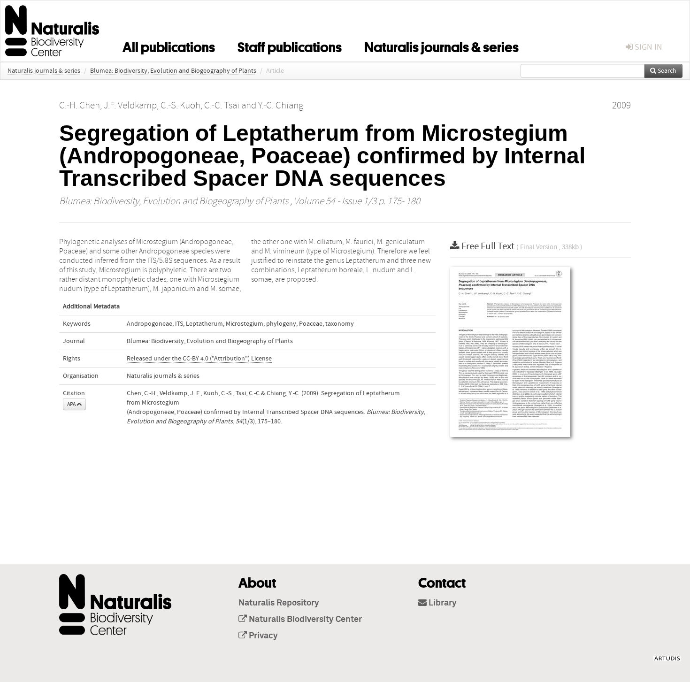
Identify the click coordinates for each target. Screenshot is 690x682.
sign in (647, 47)
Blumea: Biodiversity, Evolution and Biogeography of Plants (173, 71)
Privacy (262, 636)
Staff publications (290, 45)
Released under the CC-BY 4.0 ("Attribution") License (199, 358)
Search (666, 71)
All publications (169, 45)
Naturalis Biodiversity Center (304, 619)
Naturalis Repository (278, 603)
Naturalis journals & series (441, 45)
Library (442, 603)
